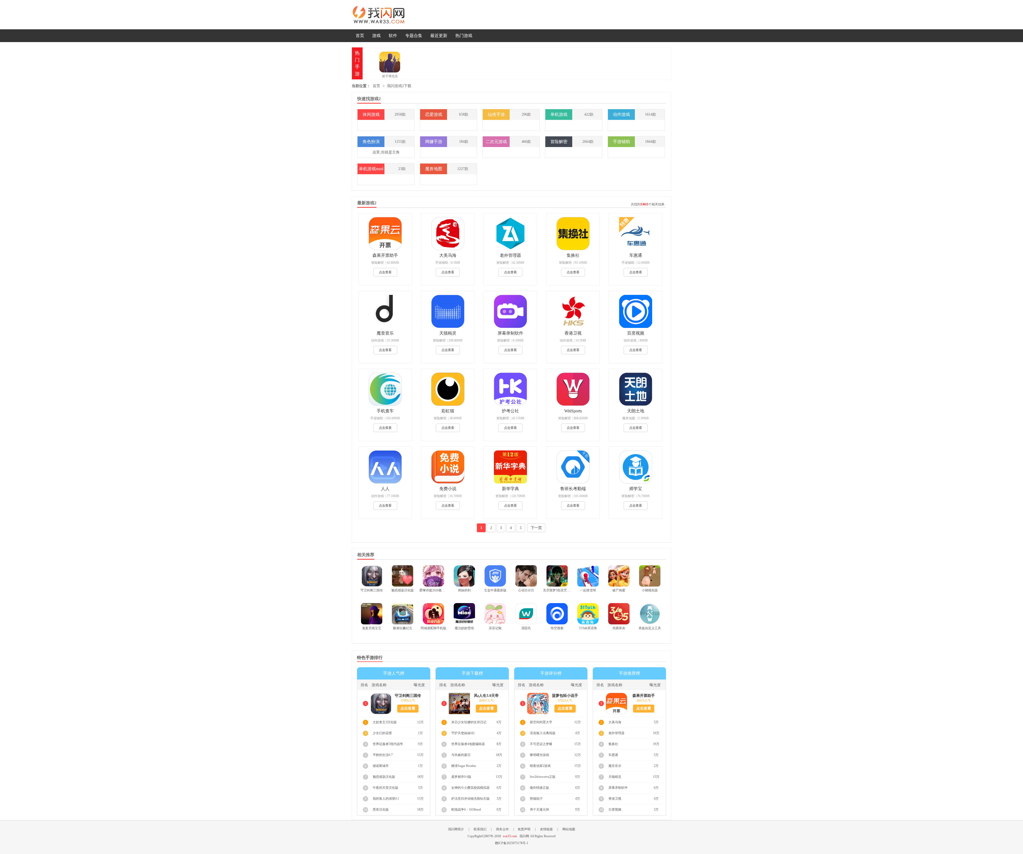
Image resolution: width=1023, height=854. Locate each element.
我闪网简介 (456, 829)
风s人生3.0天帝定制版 (486, 696)
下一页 (536, 528)
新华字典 (510, 488)
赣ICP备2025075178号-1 (511, 843)
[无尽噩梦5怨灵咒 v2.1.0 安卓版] (557, 576)
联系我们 (480, 829)
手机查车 (385, 411)
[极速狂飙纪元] (402, 613)
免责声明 (524, 829)
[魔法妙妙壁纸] (464, 613)
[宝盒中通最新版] (495, 576)
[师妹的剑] (464, 576)
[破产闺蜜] (619, 576)
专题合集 (413, 35)
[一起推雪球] (588, 576)
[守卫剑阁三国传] (372, 576)
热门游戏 (463, 35)
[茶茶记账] (495, 613)
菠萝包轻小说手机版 (565, 696)
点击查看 (385, 272)
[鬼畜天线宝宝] (372, 613)
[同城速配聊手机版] (433, 613)
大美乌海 (447, 255)
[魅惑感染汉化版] (402, 576)
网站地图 (568, 829)
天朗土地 (635, 411)
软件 (393, 35)
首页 (360, 35)
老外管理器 (510, 255)
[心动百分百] (526, 576)
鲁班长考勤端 (573, 488)
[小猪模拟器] (650, 576)
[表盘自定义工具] (650, 613)
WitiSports (573, 411)
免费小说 (447, 488)
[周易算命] (619, 613)
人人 (385, 488)
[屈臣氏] (526, 613)
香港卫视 (573, 333)
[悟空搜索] (557, 613)
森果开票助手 (385, 255)
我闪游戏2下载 (399, 86)
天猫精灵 (447, 333)
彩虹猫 (447, 411)
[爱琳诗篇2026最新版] (433, 576)
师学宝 (635, 488)
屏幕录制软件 (510, 333)
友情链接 (546, 829)
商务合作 (502, 829)
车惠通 (635, 255)
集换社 (573, 255)
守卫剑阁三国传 (408, 696)
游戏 (376, 35)
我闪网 (380, 14)
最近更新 (438, 35)
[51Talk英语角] (588, 613)
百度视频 (635, 333)
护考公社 (510, 411)
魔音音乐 (385, 333)
